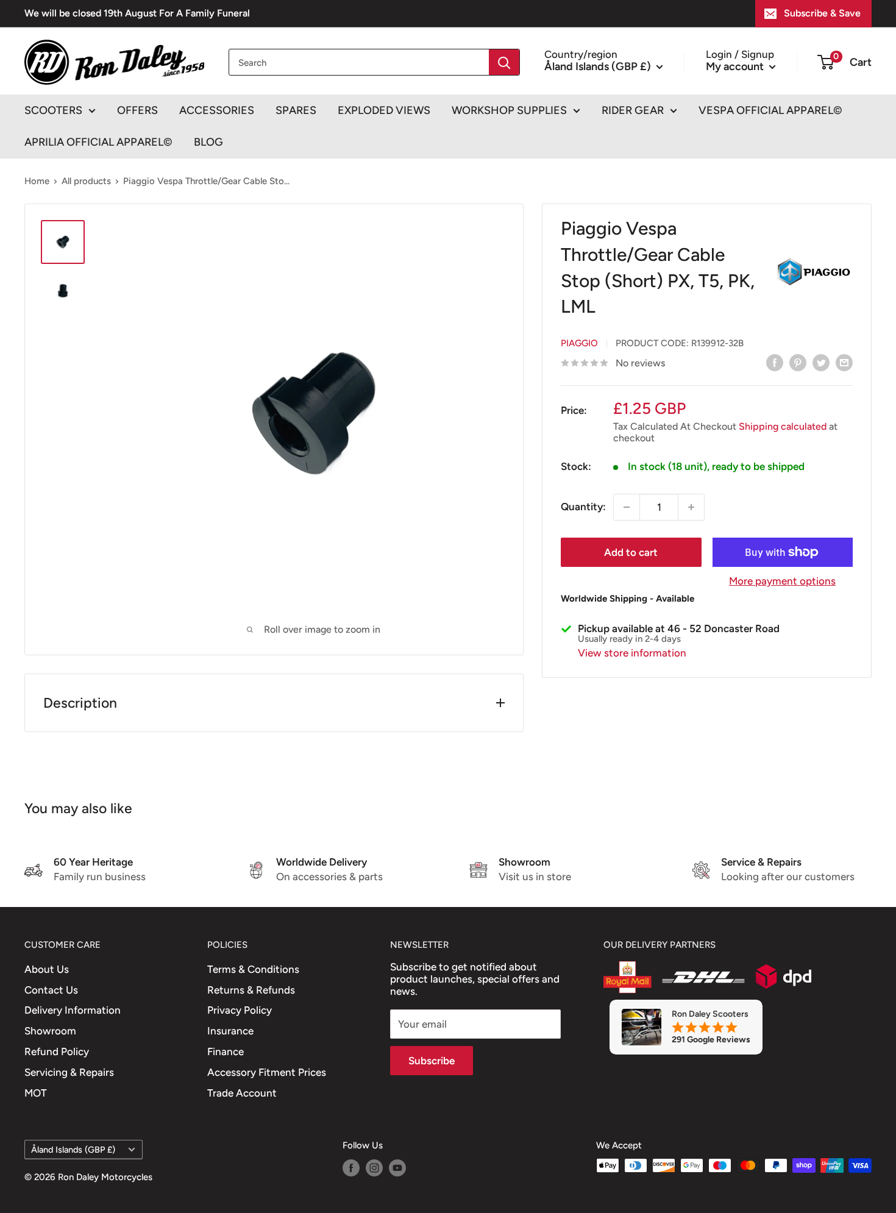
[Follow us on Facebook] (351, 1167)
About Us (46, 969)
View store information (632, 653)
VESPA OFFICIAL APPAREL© (770, 110)
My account (736, 66)
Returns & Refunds (251, 990)
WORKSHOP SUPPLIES (509, 110)
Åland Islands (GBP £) (73, 1149)
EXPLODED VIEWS (384, 110)
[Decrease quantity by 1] (626, 507)
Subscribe (431, 1061)
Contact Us (51, 990)
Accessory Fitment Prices (266, 1072)
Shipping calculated (783, 426)
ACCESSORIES (216, 110)
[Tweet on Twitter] (821, 362)
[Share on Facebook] (774, 362)
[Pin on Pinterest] (797, 362)
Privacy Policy (239, 1010)
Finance (225, 1051)
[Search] (504, 62)
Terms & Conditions (253, 969)
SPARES (296, 110)
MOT (35, 1093)
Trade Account (242, 1093)
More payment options (782, 581)
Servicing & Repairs (69, 1072)
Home (36, 181)
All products (86, 181)
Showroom (50, 1031)
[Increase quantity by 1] (691, 507)
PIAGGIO (579, 343)
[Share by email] (844, 362)
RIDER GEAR (633, 110)
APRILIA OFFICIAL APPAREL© (98, 142)
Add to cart (631, 552)
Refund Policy (56, 1051)
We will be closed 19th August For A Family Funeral (137, 13)
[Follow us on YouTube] (397, 1167)
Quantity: (583, 506)
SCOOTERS (53, 110)
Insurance (230, 1031)
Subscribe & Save (822, 13)
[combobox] (359, 62)
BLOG (208, 142)
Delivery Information (72, 1010)
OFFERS (137, 110)
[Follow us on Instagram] (374, 1167)
